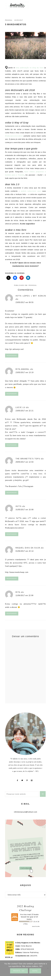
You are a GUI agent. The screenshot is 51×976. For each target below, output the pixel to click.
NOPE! (35, 971)
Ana (21, 914)
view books (36, 926)
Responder (12, 355)
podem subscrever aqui (31, 191)
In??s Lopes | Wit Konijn (31, 296)
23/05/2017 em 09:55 (24, 302)
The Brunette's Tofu (28, 459)
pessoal (8, 20)
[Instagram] (33, 780)
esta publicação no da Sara (30, 68)
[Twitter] (23, 780)
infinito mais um (20, 5)
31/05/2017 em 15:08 (24, 510)
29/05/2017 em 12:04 (24, 462)
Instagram (29, 486)
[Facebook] (18, 780)
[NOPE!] (47, 968)
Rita (18, 592)
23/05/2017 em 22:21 (24, 411)
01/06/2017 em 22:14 (24, 551)
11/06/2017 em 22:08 (24, 595)
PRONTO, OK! (19, 971)
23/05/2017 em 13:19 (24, 372)
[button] (43, 4)
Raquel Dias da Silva (28, 548)
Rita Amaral (23, 369)
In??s (19, 506)
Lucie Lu (20, 407)
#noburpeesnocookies (14, 136)
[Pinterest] (28, 780)
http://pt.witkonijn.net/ (14, 349)
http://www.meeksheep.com (16, 572)
